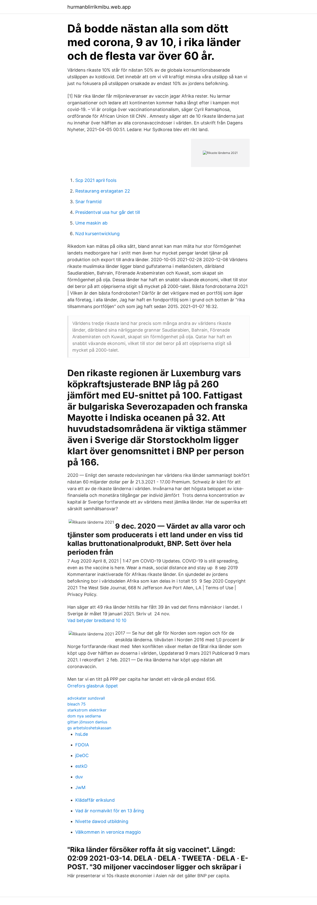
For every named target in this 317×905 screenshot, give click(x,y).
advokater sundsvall (86, 698)
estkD (81, 766)
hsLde (81, 734)
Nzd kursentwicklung (97, 233)
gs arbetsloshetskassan (89, 727)
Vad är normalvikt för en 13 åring (109, 810)
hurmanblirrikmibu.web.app (99, 6)
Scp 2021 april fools (95, 180)
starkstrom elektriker (86, 709)
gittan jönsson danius (87, 721)
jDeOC (82, 755)
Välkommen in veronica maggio (108, 832)
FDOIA (82, 744)
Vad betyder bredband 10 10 (96, 620)
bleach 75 (76, 704)
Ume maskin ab (91, 223)
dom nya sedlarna (84, 715)
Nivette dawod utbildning (101, 821)
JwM (80, 787)
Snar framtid (88, 201)
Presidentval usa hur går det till (107, 212)
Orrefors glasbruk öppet (92, 685)
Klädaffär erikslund (95, 800)
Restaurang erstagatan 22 (102, 191)
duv (79, 776)
